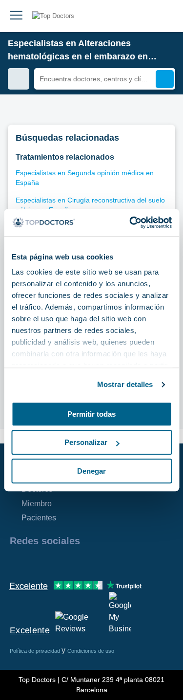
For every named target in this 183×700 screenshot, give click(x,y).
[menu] (16, 16)
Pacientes (38, 518)
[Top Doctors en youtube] (87, 562)
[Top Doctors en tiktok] (104, 562)
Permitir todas (91, 414)
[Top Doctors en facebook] (16, 562)
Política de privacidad (35, 651)
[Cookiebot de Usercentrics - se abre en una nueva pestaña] (130, 222)
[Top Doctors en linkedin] (52, 562)
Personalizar (85, 442)
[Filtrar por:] (18, 79)
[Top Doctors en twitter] (69, 562)
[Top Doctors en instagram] (34, 562)
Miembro (36, 503)
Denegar (91, 471)
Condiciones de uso (90, 651)
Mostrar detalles (125, 384)
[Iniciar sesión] (164, 16)
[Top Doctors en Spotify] (123, 562)
